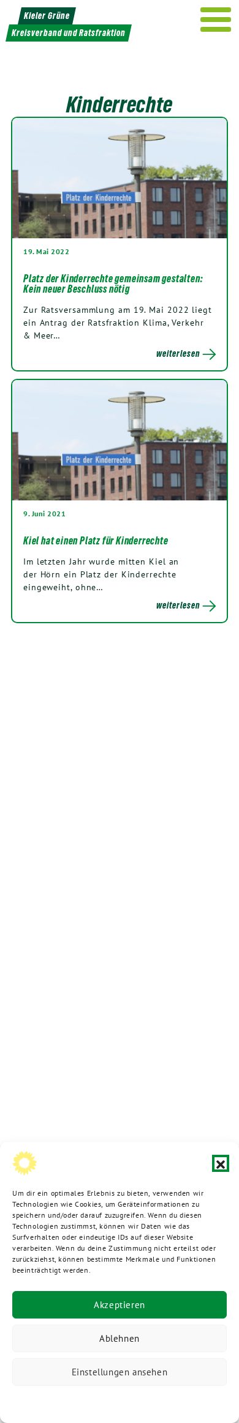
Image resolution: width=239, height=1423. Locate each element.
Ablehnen (119, 1338)
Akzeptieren (119, 1305)
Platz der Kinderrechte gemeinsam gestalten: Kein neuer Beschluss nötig (113, 284)
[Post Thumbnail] (119, 177)
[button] (220, 1163)
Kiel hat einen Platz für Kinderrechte (96, 541)
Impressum (201, 1401)
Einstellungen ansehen (120, 1372)
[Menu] (216, 19)
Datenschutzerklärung (57, 1401)
